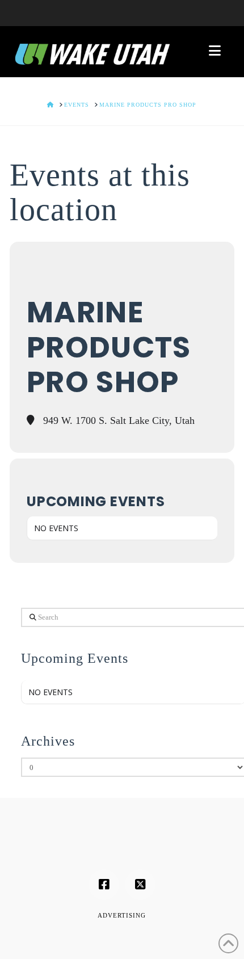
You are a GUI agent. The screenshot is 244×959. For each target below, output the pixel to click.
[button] (214, 50)
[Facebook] (104, 884)
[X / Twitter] (140, 884)
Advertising (122, 915)
